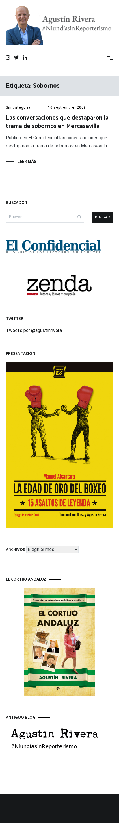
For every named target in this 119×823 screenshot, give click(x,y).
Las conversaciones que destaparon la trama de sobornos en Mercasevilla (57, 122)
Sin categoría (18, 107)
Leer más (26, 161)
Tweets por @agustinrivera (34, 330)
